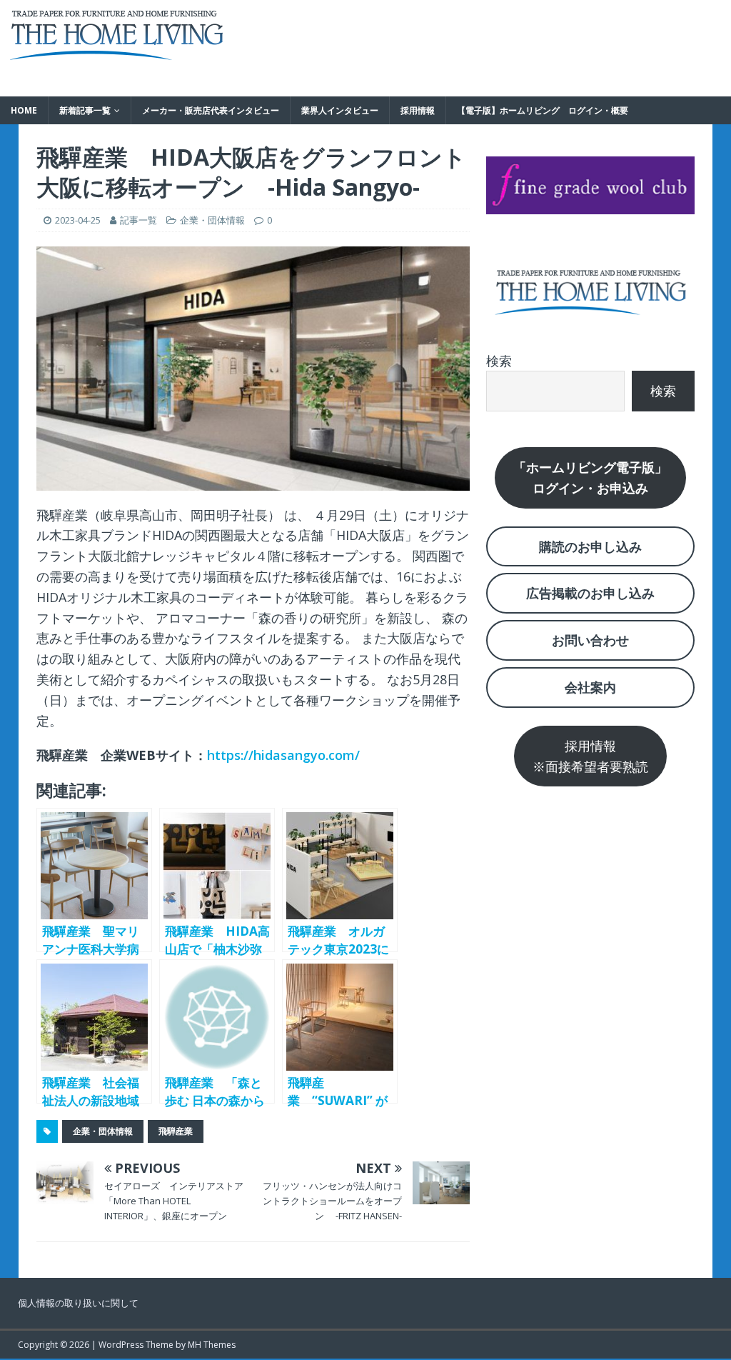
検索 (499, 360)
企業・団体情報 (212, 220)
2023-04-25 (78, 220)
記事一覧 (138, 220)
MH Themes (212, 1345)
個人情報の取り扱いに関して (78, 1302)
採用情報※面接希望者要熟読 (590, 756)
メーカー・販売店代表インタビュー (210, 110)
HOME (24, 110)
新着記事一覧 (85, 110)
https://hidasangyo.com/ (283, 755)
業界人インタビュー (339, 110)
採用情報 (417, 110)
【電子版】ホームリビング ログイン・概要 (542, 110)
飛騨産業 (175, 1131)
